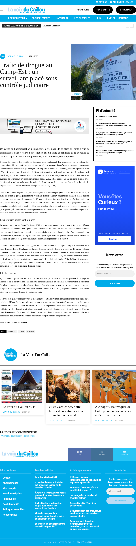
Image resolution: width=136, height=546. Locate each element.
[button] (83, 10)
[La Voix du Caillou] (3, 56)
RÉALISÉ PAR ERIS (84, 542)
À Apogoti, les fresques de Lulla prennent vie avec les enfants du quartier (114, 133)
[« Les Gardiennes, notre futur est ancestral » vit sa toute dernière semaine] (68, 386)
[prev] (127, 26)
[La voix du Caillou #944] (22, 386)
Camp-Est (12, 331)
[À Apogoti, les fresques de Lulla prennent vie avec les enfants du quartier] (114, 386)
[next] (132, 26)
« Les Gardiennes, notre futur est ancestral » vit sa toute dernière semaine (113, 124)
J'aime (79, 449)
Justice (77, 94)
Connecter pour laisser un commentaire (18, 436)
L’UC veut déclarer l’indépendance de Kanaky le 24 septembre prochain (85, 480)
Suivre (102, 449)
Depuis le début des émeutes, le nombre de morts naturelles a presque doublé (85, 514)
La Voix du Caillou (15, 56)
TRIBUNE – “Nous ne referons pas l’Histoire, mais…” (84, 489)
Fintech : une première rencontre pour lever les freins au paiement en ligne (115, 151)
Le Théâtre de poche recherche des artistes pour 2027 (50, 525)
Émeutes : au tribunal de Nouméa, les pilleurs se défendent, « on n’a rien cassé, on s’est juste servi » (84, 525)
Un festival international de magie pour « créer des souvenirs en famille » (114, 142)
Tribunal (30, 331)
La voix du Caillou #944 (53, 26)
